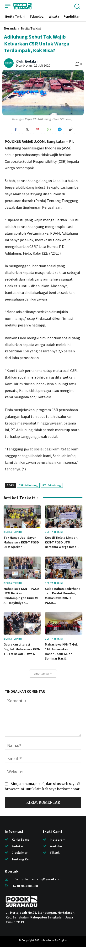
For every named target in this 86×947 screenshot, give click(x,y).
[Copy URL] (70, 129)
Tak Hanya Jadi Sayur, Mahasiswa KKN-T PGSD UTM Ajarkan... (21, 542)
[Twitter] (26, 129)
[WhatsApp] (48, 129)
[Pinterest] (37, 129)
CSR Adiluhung (28, 485)
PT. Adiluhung (52, 485)
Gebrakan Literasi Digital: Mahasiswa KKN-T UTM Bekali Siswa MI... (22, 649)
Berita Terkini (31, 28)
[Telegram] (59, 129)
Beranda (10, 28)
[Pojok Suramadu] (22, 6)
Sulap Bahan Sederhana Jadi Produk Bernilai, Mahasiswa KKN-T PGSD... (63, 596)
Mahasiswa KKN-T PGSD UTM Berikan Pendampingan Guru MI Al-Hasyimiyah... (21, 596)
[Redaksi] (9, 63)
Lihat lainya (41, 673)
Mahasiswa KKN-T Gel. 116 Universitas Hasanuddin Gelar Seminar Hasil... (61, 651)
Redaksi (31, 61)
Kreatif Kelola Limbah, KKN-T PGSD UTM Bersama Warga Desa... (62, 542)
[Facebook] (15, 129)
